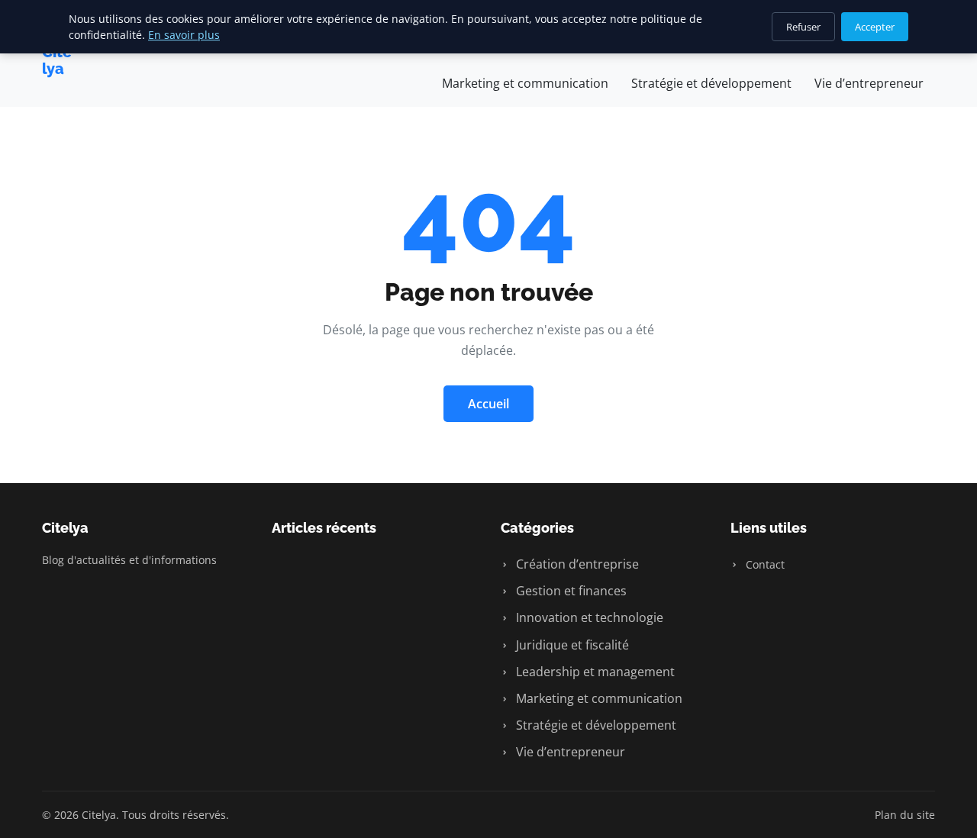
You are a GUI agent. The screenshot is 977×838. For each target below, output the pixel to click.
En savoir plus (184, 34)
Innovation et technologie (588, 617)
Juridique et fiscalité (571, 645)
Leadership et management (594, 671)
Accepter (875, 27)
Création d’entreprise (576, 564)
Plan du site (905, 814)
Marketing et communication (525, 83)
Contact (764, 564)
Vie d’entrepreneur (869, 83)
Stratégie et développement (711, 83)
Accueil (488, 403)
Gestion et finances (570, 590)
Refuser (803, 27)
